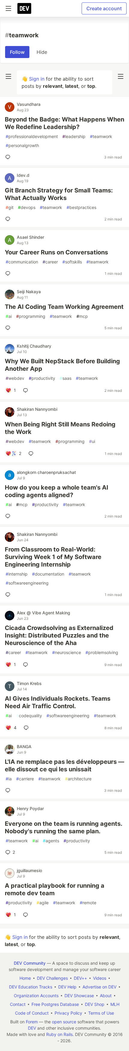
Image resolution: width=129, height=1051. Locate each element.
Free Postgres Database (55, 1004)
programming (30, 316)
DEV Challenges (52, 978)
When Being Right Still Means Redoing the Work (60, 428)
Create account (104, 8)
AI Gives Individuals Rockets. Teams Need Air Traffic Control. (57, 702)
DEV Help (67, 986)
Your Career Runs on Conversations (56, 252)
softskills (72, 261)
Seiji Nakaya (29, 291)
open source (64, 1021)
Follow (17, 52)
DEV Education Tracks (30, 986)
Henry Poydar (30, 808)
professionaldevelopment (32, 136)
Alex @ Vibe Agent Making (43, 612)
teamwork (101, 136)
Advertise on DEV (99, 986)
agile (43, 902)
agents (51, 840)
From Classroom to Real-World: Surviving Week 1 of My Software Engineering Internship (53, 557)
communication (22, 261)
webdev (15, 378)
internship (17, 573)
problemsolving (102, 652)
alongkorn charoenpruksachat (46, 472)
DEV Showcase (79, 995)
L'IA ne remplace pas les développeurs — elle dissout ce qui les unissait (64, 765)
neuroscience (66, 652)
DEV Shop (94, 1004)
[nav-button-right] (121, 76)
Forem (32, 1021)
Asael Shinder (30, 237)
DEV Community (30, 963)
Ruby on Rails (59, 1034)
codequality (29, 715)
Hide (42, 52)
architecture (78, 778)
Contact (18, 1004)
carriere (25, 778)
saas (65, 378)
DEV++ (80, 978)
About (106, 995)
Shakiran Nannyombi (37, 409)
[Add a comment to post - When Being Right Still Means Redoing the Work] (32, 453)
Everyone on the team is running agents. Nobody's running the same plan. (63, 827)
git (10, 207)
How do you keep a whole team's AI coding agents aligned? (56, 491)
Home (25, 978)
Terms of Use (101, 1013)
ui (92, 441)
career (50, 261)
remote (88, 902)
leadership (74, 136)
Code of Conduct (32, 1013)
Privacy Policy (68, 1013)
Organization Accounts (36, 995)
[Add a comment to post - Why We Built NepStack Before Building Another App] (27, 390)
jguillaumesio (29, 870)
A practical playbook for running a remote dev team (54, 889)
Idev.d (23, 175)
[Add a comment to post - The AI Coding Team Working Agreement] (9, 328)
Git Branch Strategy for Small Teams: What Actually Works (59, 194)
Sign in (36, 79)
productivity (42, 378)
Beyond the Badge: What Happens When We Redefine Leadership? (64, 123)
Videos (99, 978)
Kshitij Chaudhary (34, 346)
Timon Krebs (29, 683)
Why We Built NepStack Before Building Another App (62, 365)
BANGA (24, 746)
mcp (82, 316)
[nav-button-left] (8, 76)
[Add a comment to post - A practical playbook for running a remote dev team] (27, 914)
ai (9, 316)
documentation (48, 573)
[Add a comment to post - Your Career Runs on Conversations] (9, 273)
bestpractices (81, 207)
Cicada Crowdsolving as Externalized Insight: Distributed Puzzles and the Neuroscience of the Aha (59, 635)
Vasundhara (28, 104)
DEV (32, 1028)
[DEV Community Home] (24, 8)
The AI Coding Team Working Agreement (64, 306)
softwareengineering (27, 582)
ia (9, 778)
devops (26, 207)
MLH (114, 1004)
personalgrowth (22, 145)
